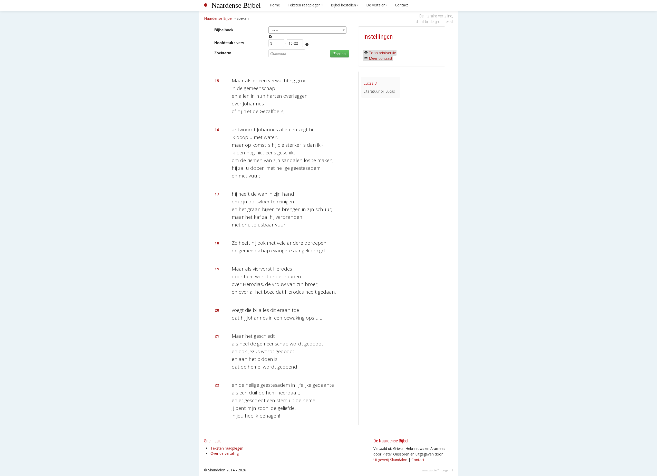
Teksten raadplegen (304, 5)
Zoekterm (222, 53)
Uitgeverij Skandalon (390, 459)
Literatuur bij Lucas (379, 91)
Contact (401, 5)
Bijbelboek (223, 30)
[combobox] (307, 30)
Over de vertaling (224, 453)
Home (275, 5)
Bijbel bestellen (343, 5)
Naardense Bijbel (236, 5)
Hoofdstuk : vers (229, 43)
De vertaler (375, 5)
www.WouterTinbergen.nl (437, 470)
